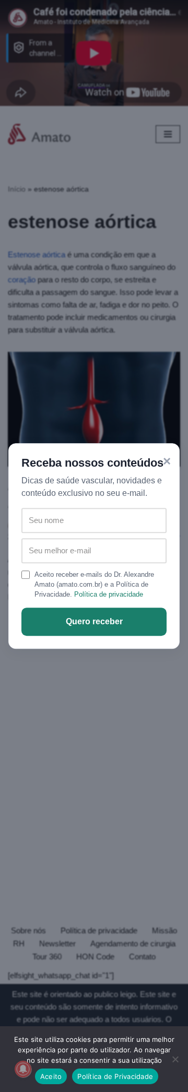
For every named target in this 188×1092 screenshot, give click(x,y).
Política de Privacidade (115, 1076)
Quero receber (94, 621)
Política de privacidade (108, 594)
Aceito (51, 1076)
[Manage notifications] (23, 1069)
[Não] (175, 1059)
